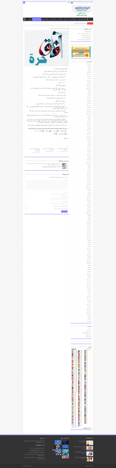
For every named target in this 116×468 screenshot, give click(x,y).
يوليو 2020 (89, 215)
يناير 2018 (89, 277)
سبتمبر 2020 (89, 211)
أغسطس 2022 (88, 163)
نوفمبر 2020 (89, 207)
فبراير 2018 (89, 275)
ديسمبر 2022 (89, 155)
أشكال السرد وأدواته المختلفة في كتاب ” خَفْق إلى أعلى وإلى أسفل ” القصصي (34, 458)
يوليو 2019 (89, 240)
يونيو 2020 (89, 217)
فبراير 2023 (89, 151)
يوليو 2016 (89, 315)
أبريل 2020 (89, 221)
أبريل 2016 (89, 321)
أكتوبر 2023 (89, 134)
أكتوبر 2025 (89, 84)
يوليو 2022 (89, 165)
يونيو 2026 (89, 68)
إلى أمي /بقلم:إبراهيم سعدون (33, 450)
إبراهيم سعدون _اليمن (41, 450)
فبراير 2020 (89, 226)
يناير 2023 (89, 153)
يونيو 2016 (89, 317)
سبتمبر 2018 (89, 261)
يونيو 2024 (89, 118)
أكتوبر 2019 (89, 234)
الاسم (66, 192)
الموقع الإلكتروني (65, 201)
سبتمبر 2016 (89, 311)
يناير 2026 (89, 78)
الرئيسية (91, 3)
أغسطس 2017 (88, 288)
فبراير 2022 (89, 176)
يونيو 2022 (89, 167)
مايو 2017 (89, 294)
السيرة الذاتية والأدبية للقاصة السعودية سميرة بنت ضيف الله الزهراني (34, 455)
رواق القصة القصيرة (37, 19)
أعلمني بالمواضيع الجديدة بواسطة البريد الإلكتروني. (61, 209)
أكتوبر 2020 (89, 209)
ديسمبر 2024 (89, 105)
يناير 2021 (89, 203)
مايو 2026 (89, 70)
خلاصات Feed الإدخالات (87, 333)
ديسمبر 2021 (89, 180)
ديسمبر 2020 (89, 205)
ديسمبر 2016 (89, 304)
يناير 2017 (89, 302)
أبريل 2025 (89, 97)
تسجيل (90, 328)
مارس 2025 (89, 99)
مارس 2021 (89, 199)
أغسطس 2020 (88, 213)
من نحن (86, 3)
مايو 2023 (89, 145)
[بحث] (24, 3)
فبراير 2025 (89, 101)
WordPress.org (88, 337)
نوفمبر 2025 (89, 82)
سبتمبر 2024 (89, 111)
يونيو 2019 (89, 242)
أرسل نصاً (82, 3)
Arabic (69, 3)
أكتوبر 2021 (89, 184)
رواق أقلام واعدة (73, 19)
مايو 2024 (89, 120)
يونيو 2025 (89, 93)
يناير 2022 (89, 178)
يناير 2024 (89, 128)
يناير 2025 (89, 103)
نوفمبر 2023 (89, 132)
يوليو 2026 (89, 66)
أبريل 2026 (89, 72)
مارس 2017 (89, 298)
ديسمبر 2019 (89, 230)
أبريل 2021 (89, 197)
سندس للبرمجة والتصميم (26, 466)
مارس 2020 (89, 224)
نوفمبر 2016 (89, 307)
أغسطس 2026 (88, 64)
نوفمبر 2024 (89, 107)
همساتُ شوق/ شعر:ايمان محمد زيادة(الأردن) (84, 40)
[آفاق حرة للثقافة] (82, 10)
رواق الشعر (60, 19)
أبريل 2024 (89, 122)
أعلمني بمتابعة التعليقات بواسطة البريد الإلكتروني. (61, 206)
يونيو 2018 (89, 267)
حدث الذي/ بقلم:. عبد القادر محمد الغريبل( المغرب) (34, 149)
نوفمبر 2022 (89, 157)
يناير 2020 (89, 228)
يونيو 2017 (89, 292)
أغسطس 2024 (88, 114)
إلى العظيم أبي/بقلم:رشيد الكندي (86, 37)
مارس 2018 (89, 273)
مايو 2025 (89, 95)
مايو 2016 (89, 319)
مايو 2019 (89, 244)
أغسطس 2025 (88, 89)
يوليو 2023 (89, 141)
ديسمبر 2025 (89, 80)
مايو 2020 (89, 219)
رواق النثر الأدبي (53, 19)
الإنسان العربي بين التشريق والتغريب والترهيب (84, 33)
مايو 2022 (89, 170)
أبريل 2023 (89, 147)
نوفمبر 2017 (89, 282)
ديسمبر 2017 (89, 280)
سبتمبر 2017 (89, 286)
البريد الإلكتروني (65, 197)
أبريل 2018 (89, 271)
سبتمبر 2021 (89, 186)
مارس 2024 (89, 124)
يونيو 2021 (89, 192)
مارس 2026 (89, 74)
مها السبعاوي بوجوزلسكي (41, 454)
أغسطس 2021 (88, 188)
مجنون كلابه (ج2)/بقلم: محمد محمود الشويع (35, 452)
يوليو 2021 (89, 190)
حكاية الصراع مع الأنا (83, 23)
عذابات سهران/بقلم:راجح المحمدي (86, 35)
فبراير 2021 (89, 201)
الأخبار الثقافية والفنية (82, 19)
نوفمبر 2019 (89, 232)
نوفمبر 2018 (89, 257)
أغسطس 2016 (88, 313)
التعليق (66, 179)
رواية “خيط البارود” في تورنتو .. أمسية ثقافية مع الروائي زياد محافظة (74, 23)
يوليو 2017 (89, 290)
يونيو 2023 (89, 143)
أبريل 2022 (89, 172)
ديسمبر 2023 (89, 130)
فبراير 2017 (89, 300)
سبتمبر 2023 (89, 136)
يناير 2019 (89, 253)
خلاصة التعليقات (88, 335)
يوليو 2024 (89, 116)
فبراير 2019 (89, 251)
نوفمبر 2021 (89, 182)
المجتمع (30, 19)
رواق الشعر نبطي (45, 19)
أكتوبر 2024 (89, 109)
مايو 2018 (89, 269)
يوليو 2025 (89, 91)
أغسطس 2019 (88, 238)
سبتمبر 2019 (89, 236)
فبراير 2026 (89, 76)
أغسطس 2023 (88, 138)
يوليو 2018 (89, 265)
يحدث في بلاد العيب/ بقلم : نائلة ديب (48, 148)
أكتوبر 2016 (89, 309)
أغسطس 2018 (88, 263)
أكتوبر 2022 (89, 159)
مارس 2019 (89, 248)
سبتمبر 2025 (89, 87)
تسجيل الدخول (89, 330)
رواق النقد (66, 19)
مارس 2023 (89, 149)
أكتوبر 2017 (89, 284)
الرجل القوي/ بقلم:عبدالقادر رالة (63, 148)
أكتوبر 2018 (89, 259)
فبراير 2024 (89, 126)
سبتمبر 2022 (89, 161)
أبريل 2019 (89, 246)
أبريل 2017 (89, 296)
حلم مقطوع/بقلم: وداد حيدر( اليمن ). (34, 448)
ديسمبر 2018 (89, 255)
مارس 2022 (89, 174)
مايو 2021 (89, 194)
